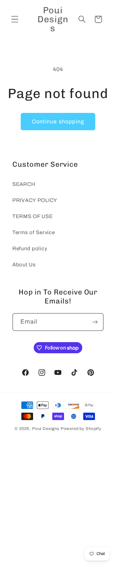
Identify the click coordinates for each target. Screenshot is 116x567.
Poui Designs (45, 428)
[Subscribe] (95, 322)
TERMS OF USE (32, 216)
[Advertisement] (58, 506)
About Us (24, 265)
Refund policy (29, 248)
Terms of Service (33, 232)
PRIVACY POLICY (34, 200)
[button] (15, 19)
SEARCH (23, 184)
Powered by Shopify (81, 428)
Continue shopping (58, 121)
